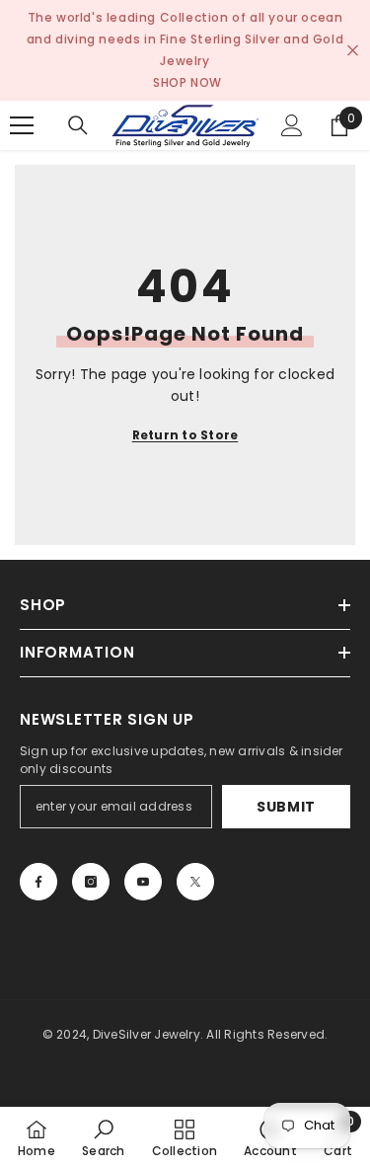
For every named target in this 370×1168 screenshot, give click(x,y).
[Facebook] (38, 881)
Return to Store (185, 435)
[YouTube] (143, 881)
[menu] (22, 125)
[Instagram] (91, 881)
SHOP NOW (187, 82)
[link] (103, 1137)
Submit (286, 807)
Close (352, 50)
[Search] (78, 125)
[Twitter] (195, 881)
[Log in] (292, 125)
